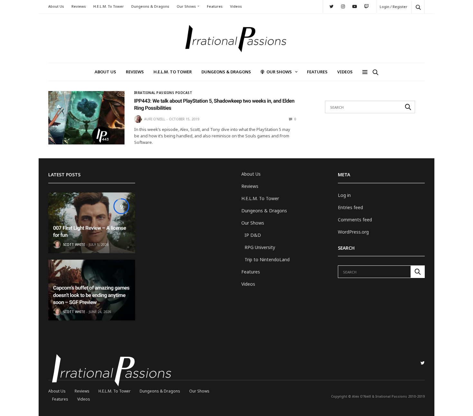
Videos (236, 6)
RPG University (260, 247)
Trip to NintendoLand (267, 259)
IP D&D (253, 235)
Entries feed (350, 207)
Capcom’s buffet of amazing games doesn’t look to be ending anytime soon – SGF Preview (91, 295)
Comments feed (355, 220)
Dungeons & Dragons (150, 6)
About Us (56, 6)
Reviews (78, 6)
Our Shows (186, 6)
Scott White (74, 244)
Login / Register (393, 6)
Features (215, 6)
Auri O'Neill (154, 119)
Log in (344, 195)
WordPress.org (353, 232)
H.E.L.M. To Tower (108, 6)
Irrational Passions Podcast (163, 92)
